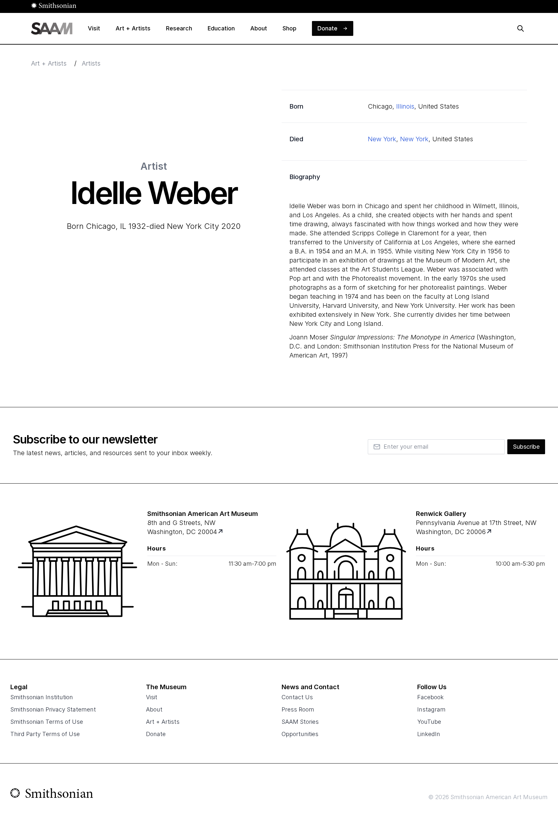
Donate (156, 734)
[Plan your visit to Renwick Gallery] (490, 532)
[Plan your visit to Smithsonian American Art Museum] (221, 532)
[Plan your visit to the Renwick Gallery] (346, 571)
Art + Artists (49, 63)
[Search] (520, 28)
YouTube (429, 721)
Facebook (430, 697)
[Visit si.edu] (51, 794)
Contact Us (297, 697)
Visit (151, 697)
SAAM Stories (300, 721)
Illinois (405, 106)
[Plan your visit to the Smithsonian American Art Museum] (77, 571)
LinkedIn (428, 734)
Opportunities (300, 734)
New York (382, 139)
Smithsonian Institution (41, 697)
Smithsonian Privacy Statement (53, 709)
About (154, 709)
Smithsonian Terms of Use (46, 721)
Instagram (431, 709)
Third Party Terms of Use (45, 734)
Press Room (298, 709)
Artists (91, 63)
